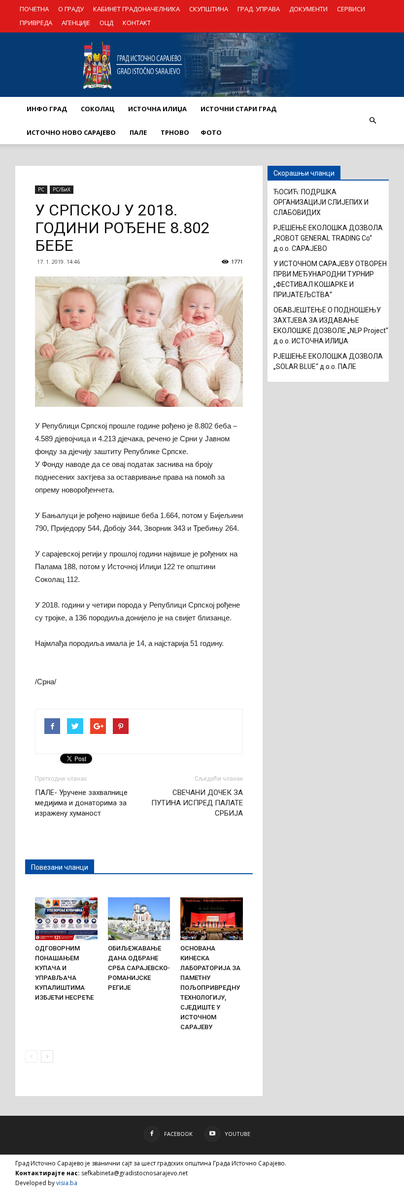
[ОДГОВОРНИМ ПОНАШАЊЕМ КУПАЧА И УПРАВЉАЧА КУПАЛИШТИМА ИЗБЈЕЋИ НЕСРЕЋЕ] (66, 918)
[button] (372, 120)
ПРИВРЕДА (36, 22)
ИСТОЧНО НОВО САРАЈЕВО (71, 132)
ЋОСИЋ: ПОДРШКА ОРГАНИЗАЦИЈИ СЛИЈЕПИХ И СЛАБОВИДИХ (321, 202)
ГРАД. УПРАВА (258, 8)
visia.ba (66, 1183)
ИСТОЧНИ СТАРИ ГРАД (238, 108)
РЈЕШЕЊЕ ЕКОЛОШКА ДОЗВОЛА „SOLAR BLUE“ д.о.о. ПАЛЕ (328, 361)
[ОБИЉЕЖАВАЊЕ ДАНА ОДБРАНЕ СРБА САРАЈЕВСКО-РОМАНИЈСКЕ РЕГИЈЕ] (139, 918)
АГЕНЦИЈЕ (76, 22)
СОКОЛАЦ (97, 108)
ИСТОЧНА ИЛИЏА (157, 108)
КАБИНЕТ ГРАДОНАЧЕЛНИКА (136, 8)
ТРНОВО (175, 132)
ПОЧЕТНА (34, 8)
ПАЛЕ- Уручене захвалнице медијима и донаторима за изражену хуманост (81, 803)
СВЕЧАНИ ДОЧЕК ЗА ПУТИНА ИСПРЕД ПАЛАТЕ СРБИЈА (197, 803)
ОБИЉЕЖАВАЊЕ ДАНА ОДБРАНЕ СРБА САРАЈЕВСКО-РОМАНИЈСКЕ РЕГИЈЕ (139, 968)
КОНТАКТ (137, 22)
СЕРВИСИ (351, 8)
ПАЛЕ (138, 132)
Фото (211, 132)
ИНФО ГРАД (47, 108)
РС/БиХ (61, 189)
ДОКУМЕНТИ (308, 8)
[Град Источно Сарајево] (202, 65)
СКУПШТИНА (208, 8)
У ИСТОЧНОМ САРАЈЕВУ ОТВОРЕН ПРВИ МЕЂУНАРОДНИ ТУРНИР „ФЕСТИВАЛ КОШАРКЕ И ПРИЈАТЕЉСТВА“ (330, 279)
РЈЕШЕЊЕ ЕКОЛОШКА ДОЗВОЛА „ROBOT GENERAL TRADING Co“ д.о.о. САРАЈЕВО (328, 238)
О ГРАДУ (71, 8)
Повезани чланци (59, 867)
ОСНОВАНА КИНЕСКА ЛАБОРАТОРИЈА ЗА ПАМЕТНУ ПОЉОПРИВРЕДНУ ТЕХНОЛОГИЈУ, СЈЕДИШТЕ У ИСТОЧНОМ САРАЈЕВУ (210, 988)
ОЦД (106, 22)
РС (41, 189)
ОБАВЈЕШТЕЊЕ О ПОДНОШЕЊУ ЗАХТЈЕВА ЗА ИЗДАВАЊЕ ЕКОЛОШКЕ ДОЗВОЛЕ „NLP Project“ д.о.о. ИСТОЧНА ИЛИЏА (330, 325)
